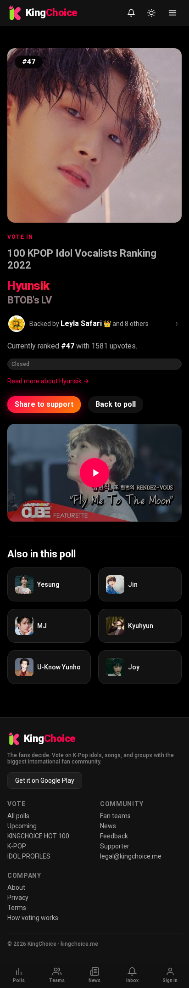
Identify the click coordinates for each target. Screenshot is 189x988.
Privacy (17, 897)
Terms (16, 907)
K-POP (16, 846)
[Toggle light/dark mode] (151, 13)
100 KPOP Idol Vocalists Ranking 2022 (81, 259)
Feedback (114, 836)
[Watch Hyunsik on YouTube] (94, 473)
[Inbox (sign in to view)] (131, 13)
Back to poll (115, 404)
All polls (18, 816)
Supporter (114, 846)
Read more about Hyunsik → (48, 381)
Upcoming (22, 826)
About (16, 887)
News (108, 826)
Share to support (44, 404)
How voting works (32, 917)
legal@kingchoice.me (130, 856)
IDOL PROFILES (28, 856)
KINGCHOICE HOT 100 (38, 836)
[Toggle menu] (172, 13)
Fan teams (115, 816)
